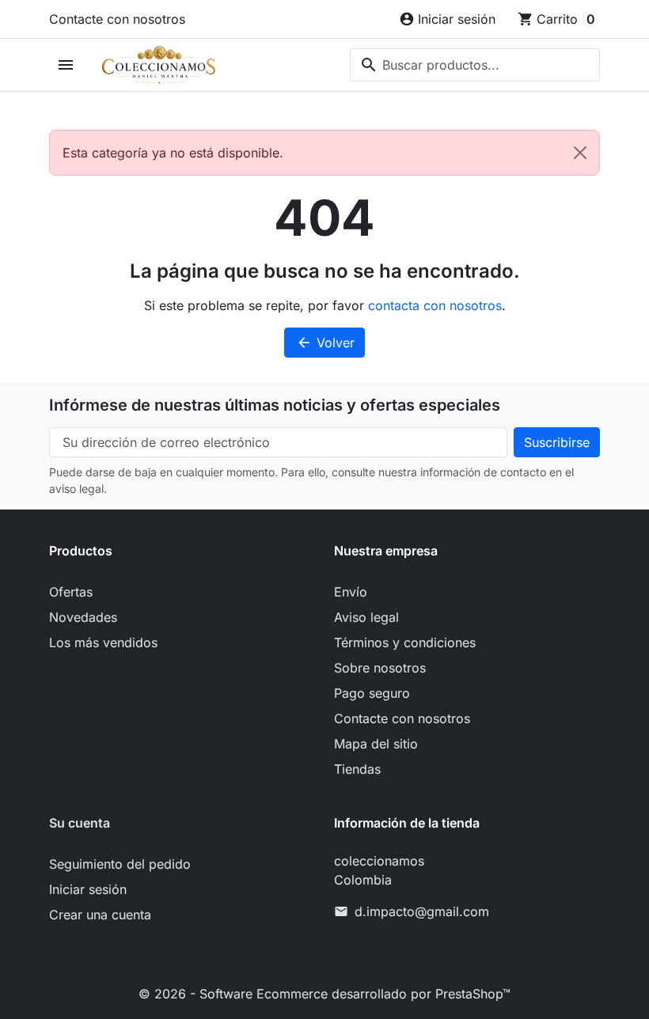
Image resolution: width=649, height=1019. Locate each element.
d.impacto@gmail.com (422, 911)
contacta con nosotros (435, 305)
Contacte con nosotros (117, 19)
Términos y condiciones (405, 642)
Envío (350, 592)
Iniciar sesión (88, 889)
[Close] (580, 153)
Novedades (83, 617)
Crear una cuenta (100, 914)
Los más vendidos (103, 642)
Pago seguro (372, 693)
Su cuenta (79, 823)
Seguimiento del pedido (120, 864)
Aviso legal (366, 617)
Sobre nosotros (380, 668)
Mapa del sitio (376, 744)
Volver (325, 342)
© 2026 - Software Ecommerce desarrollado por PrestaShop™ (324, 994)
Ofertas (71, 592)
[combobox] (475, 64)
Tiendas (357, 769)
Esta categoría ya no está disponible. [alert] (173, 153)
